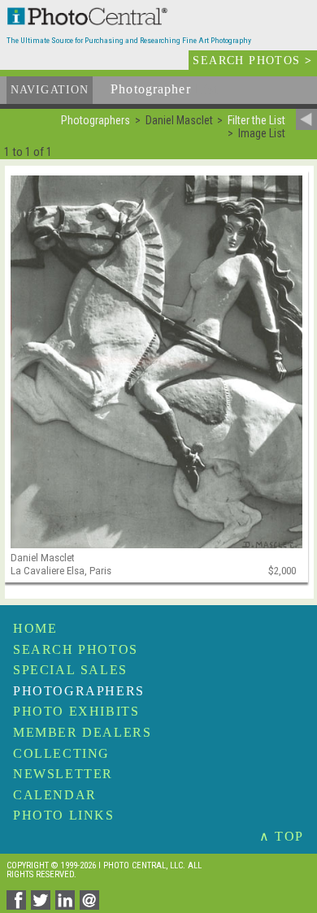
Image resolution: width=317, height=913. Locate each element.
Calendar (55, 795)
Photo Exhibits (76, 711)
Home (35, 628)
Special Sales (70, 670)
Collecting (61, 753)
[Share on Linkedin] (67, 905)
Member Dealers (82, 732)
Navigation (50, 90)
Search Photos (75, 649)
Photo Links (64, 815)
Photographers (79, 691)
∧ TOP (281, 836)
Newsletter (63, 774)
